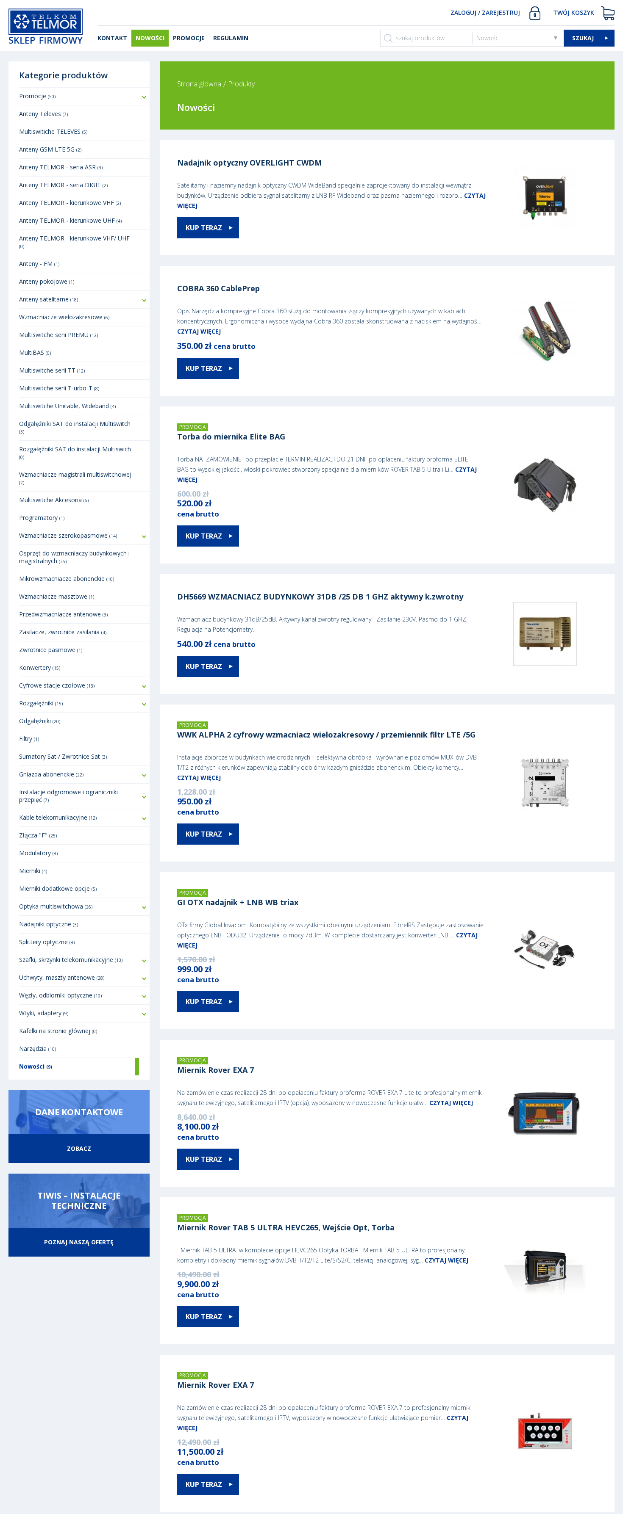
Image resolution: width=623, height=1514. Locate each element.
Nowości (488, 38)
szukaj (583, 38)
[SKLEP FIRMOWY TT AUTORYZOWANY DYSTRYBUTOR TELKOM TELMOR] (45, 25)
